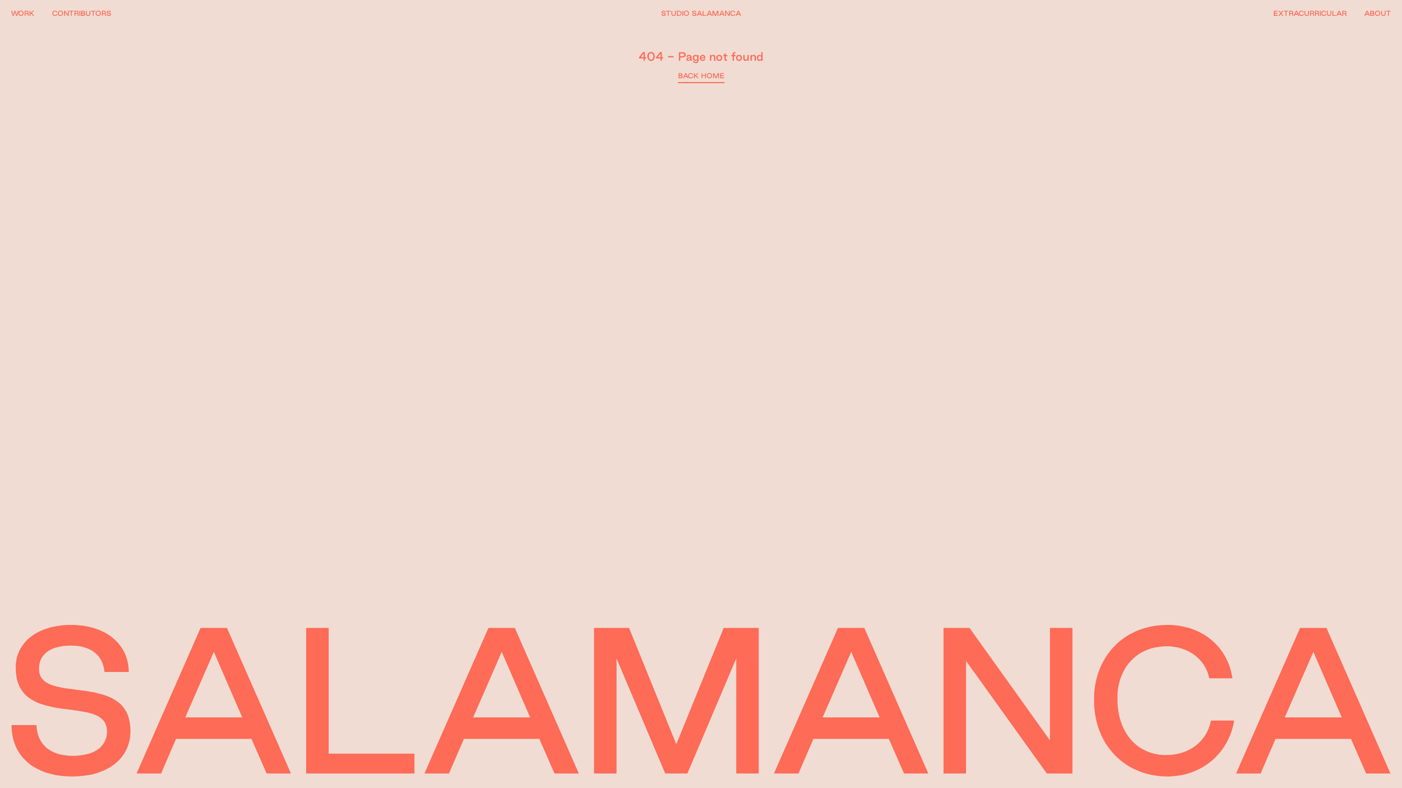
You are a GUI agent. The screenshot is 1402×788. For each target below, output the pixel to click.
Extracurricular (1310, 13)
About (1377, 13)
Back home (701, 75)
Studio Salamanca (701, 13)
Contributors (81, 13)
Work (23, 13)
